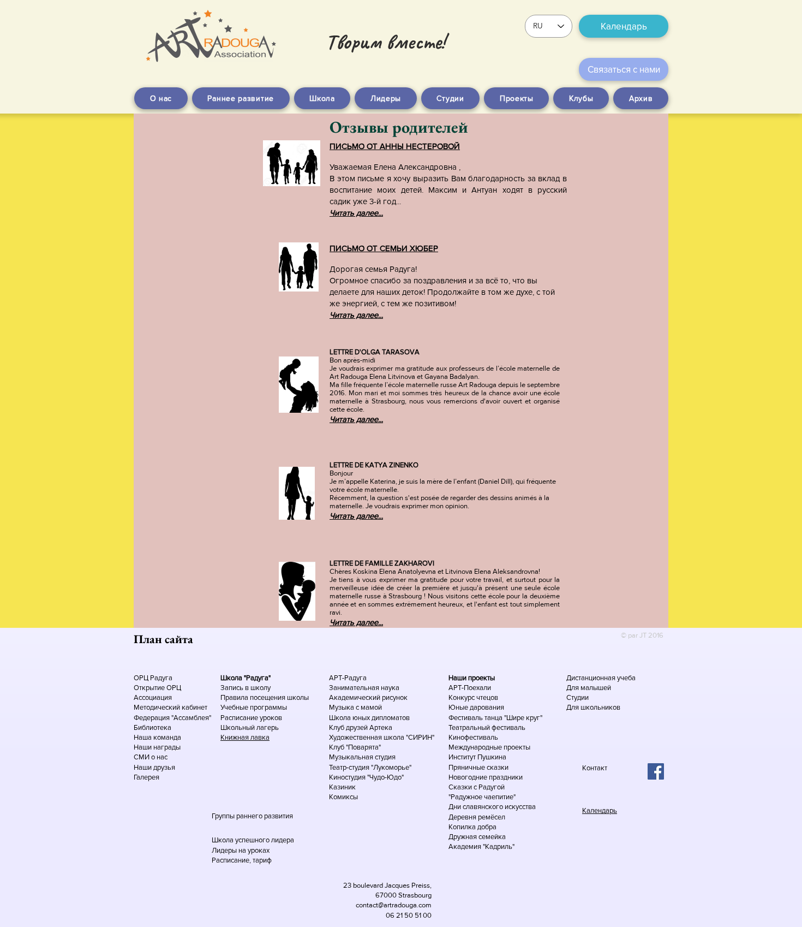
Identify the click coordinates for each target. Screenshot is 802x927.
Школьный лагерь (249, 727)
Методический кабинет (170, 707)
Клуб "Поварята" (355, 747)
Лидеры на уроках (241, 850)
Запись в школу (245, 688)
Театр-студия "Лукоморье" (370, 767)
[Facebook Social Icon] (656, 771)
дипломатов (391, 718)
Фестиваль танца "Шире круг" (495, 718)
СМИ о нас (150, 757)
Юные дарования (476, 707)
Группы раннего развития (252, 816)
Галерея (146, 777)
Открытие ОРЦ (157, 688)
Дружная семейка (477, 837)
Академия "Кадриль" (481, 846)
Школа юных (350, 718)
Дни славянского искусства (492, 807)
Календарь (599, 810)
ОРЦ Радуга (153, 678)
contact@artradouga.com (394, 905)
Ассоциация (153, 697)
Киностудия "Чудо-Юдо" (366, 777)
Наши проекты (471, 678)
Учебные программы (253, 707)
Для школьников (593, 707)
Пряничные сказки (478, 767)
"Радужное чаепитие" (482, 797)
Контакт (594, 768)
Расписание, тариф (242, 860)
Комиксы (343, 797)
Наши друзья (154, 767)
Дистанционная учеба (601, 678)
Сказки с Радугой (476, 787)
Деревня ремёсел (476, 817)
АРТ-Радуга (348, 678)
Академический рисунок (368, 697)
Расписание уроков (251, 718)
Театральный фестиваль (486, 727)
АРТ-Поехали (469, 688)
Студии (577, 697)
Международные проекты (489, 747)
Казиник (342, 787)
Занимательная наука (364, 688)
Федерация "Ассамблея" (172, 718)
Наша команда (158, 737)
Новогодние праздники (485, 777)
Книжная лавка (245, 737)
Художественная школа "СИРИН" (381, 737)
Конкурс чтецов (473, 697)
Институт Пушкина (477, 757)
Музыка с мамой (355, 707)
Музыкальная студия (362, 757)
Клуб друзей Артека (360, 727)
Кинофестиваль (473, 737)
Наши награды (157, 747)
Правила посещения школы (264, 697)
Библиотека (152, 727)
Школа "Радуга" (245, 678)
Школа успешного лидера (253, 840)
